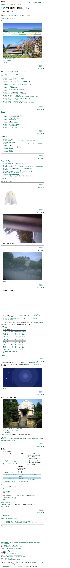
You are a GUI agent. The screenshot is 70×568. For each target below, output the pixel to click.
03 (40, 158)
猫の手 (9, 319)
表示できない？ (5, 178)
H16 (12, 334)
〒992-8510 (3, 559)
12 (15, 74)
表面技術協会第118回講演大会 (15, 164)
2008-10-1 (6, 87)
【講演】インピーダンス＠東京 (16, 80)
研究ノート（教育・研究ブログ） (13, 71)
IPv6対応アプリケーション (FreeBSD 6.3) (19, 81)
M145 (23, 348)
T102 (20, 349)
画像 (13, 518)
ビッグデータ (23, 478)
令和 (9, 331)
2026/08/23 (3, 355)
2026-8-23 (7, 316)
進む (4, 4)
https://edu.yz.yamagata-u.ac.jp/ (14, 546)
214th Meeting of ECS (14, 174)
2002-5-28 (6, 148)
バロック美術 (6, 463)
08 (40, 361)
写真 (4, 62)
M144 (23, 346)
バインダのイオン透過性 (15, 115)
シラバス (4, 136)
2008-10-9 (6, 127)
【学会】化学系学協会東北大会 (16, 89)
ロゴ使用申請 (25, 364)
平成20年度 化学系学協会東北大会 (18, 173)
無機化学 (11, 148)
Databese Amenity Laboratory (20, 562)
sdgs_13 (5, 319)
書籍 (2, 518)
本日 (6, 4)
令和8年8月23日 (37, 3)
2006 (4, 338)
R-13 (8, 336)
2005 (4, 336)
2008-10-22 (6, 99)
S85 (16, 344)
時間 (4, 493)
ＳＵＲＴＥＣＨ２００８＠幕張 (16, 78)
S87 (16, 348)
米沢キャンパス (15, 315)
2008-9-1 (5, 164)
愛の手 (13, 319)
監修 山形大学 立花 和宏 (16, 101)
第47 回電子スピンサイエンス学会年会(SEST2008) (21, 171)
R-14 (8, 334)
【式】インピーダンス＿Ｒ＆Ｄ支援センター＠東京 (21, 103)
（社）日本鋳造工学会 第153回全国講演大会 (20, 176)
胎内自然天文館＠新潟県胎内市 (34, 439)
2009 (22, 4)
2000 (28, 479)
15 (26, 318)
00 (40, 68)
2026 (11, 562)
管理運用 (3, 548)
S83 (16, 341)
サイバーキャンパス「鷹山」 (11, 553)
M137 (23, 334)
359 (8, 428)
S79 (16, 334)
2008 (4, 341)
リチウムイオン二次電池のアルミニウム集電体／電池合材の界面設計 (25, 144)
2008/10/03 (12, 58)
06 (40, 250)
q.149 (9, 62)
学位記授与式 (12, 86)
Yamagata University (6, 564)
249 (12, 432)
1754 (28, 462)
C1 (16, 351)
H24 (12, 348)
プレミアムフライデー (34, 364)
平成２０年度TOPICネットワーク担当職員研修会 (21, 168)
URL (6, 518)
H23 (12, 346)
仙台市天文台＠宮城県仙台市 (8, 440)
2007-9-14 (6, 139)
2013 (4, 349)
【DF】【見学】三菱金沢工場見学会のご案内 (20, 84)
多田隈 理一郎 (8, 558)
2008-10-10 (6, 95)
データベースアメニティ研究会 (19, 556)
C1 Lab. (14, 60)
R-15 (8, 333)
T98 (20, 343)
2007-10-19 (6, 141)
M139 (23, 338)
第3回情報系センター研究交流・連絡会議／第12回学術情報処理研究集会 (26, 167)
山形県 (8, 559)
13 (8, 318)
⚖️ (25, 15)
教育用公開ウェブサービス (10, 545)
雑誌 (4, 518)
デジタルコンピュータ (25, 474)
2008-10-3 (6, 90)
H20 (12, 341)
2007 (9, 4)
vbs (4, 488)
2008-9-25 (6, 84)
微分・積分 (13, 463)
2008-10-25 (6, 103)
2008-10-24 (6, 101)
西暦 (5, 7)
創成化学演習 (12, 142)
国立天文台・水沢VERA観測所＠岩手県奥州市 (13, 439)
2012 (4, 348)
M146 (23, 349)
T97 (20, 341)
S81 (16, 338)
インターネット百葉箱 (31, 315)
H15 (12, 333)
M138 (23, 336)
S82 (16, 339)
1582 (28, 461)
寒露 (13, 18)
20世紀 (20, 476)
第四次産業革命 (10, 478)
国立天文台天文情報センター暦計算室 (15, 495)
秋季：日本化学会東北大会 (15, 124)
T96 (20, 339)
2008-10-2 (6, 89)
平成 (13, 331)
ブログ (10, 181)
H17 (12, 336)
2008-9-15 (6, 83)
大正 (21, 331)
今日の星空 (3, 437)
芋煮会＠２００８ (13, 99)
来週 (16, 4)
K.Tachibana (7, 60)
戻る (2, 4)
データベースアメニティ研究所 (20, 566)
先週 (14, 4)
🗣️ (22, 15)
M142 (23, 343)
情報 (30, 461)
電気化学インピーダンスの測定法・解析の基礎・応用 (22, 141)
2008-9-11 (6, 80)
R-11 (8, 339)
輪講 (7, 62)
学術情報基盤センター (16, 548)
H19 (12, 339)
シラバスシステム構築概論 (14, 147)
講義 (2, 181)
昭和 (17, 331)
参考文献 (6, 515)
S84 (16, 343)
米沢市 (11, 559)
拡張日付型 (29, 456)
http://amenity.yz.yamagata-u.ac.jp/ (14, 555)
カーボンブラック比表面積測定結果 (17, 93)
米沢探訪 (11, 139)
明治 (25, 331)
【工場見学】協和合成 (14, 95)
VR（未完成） (4, 388)
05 (40, 212)
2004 (4, 334)
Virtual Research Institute (36, 562)
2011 (4, 346)
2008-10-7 (6, 122)
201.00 (7, 18)
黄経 (3, 18)
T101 (20, 348)
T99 (20, 344)
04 (40, 187)
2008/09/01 (33, 363)
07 (40, 287)
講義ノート (5, 112)
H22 (12, 344)
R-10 (8, 341)
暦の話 (5, 499)
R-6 (8, 348)
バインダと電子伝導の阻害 (15, 116)
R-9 (8, 343)
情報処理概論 (13, 318)
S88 (16, 349)
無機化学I (11, 151)
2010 (4, 344)
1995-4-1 (5, 147)
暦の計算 (13, 498)
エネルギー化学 (22, 318)
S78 (16, 333)
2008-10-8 (6, 93)
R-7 (8, 346)
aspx (4, 490)
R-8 (8, 344)
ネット (17, 478)
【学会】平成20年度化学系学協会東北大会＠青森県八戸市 (23, 96)
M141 (23, 341)
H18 (12, 338)
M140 (23, 339)
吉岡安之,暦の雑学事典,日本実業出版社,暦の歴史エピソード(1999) (20, 522)
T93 (20, 334)
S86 (16, 346)
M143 (23, 344)
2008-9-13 (6, 81)
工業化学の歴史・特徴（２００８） (17, 118)
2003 (4, 333)
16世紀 (6, 460)
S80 (16, 336)
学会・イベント (6, 161)
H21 (12, 343)
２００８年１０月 (13, 87)
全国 (35, 322)
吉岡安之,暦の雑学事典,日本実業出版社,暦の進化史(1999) (18, 521)
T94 (20, 336)
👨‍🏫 (3, 15)
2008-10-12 (6, 98)
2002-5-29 (6, 151)
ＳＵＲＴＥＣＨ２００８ (15, 165)
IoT (27, 322)
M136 (23, 333)
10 (12, 74)
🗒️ (6, 15)
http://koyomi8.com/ (6, 502)
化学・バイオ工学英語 (18, 481)
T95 (20, 338)
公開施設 (33, 495)
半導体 (17, 474)
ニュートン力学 (12, 461)
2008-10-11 (6, 96)
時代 (6, 351)
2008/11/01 (9, 364)
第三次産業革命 (10, 474)
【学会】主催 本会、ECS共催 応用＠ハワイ (20, 98)
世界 (34, 453)
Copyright (4, 566)
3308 (4, 318)
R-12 (8, 338)
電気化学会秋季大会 (13, 122)
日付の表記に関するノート (8, 504)
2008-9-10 (6, 78)
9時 (1, 21)
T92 (20, 333)
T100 (20, 346)
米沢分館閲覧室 (12, 119)
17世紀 (6, 461)
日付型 (32, 458)
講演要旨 (10, 518)
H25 (12, 349)
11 (20, 4)
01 (40, 109)
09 (40, 394)
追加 (2, 76)
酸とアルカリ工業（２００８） (16, 127)
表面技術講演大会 (13, 125)
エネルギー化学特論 (32, 318)
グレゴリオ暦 (35, 461)
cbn (7, 318)
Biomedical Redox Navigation (16, 170)
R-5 (8, 349)
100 (27, 458)
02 (40, 133)
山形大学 (9, 548)
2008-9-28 (6, 170)
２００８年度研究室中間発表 (16, 92)
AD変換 (34, 474)
